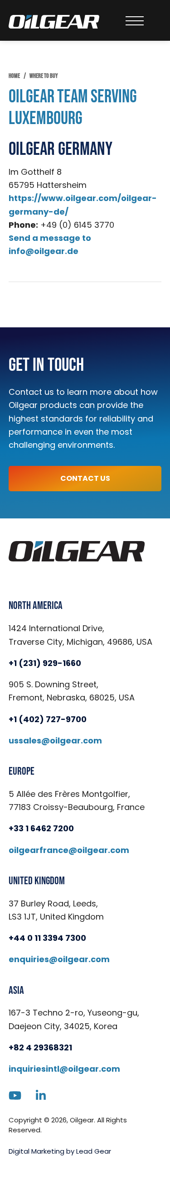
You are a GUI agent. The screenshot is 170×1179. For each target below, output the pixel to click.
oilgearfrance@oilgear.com (69, 850)
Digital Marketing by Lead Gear (60, 1151)
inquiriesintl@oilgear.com (64, 1068)
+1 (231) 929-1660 (45, 663)
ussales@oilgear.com (55, 740)
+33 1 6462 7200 (41, 828)
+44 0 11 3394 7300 (47, 938)
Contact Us (85, 478)
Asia (16, 990)
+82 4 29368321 (40, 1047)
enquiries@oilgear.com (59, 959)
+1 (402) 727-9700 (48, 719)
